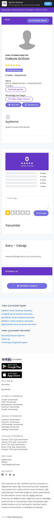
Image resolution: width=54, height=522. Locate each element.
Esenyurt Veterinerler (11, 407)
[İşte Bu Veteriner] (12, 360)
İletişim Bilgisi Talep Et (20, 99)
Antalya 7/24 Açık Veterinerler (15, 449)
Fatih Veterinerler (9, 402)
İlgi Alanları (6, 389)
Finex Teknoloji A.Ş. (15, 517)
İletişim (5, 462)
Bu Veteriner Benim (38, 20)
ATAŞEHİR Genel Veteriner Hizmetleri (17, 314)
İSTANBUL (9, 75)
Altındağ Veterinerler (10, 427)
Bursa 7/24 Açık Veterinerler (14, 447)
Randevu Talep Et (28, 285)
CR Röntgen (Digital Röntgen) (14, 342)
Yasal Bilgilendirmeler (11, 464)
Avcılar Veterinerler (10, 400)
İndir (48, 3)
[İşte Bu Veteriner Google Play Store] (12, 366)
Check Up (6, 339)
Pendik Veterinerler (10, 409)
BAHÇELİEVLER (20, 75)
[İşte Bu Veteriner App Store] (12, 374)
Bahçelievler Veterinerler (12, 404)
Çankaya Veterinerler (11, 419)
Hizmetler (6, 384)
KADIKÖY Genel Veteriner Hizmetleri (17, 310)
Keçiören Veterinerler (11, 422)
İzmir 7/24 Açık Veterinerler (13, 444)
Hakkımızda (6, 460)
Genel (7, 19)
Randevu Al (32, 105)
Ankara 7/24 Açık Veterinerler (14, 442)
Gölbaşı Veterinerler (10, 429)
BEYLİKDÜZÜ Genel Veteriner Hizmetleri (18, 317)
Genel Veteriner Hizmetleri (23, 10)
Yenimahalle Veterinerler (12, 424)
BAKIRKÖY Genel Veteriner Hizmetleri (17, 321)
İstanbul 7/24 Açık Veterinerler (15, 439)
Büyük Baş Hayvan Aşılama (13, 335)
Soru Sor (15, 105)
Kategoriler (6, 10)
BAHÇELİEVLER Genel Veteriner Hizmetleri (19, 324)
